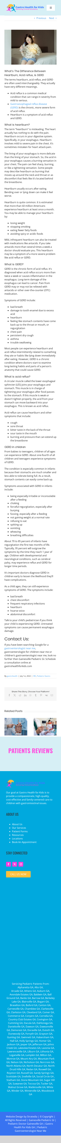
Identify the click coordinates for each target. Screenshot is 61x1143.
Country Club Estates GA (22, 1019)
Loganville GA (16, 1055)
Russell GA (27, 1073)
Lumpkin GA (32, 1055)
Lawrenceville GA (16, 1051)
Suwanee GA (20, 1083)
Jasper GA (26, 1044)
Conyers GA (31, 1016)
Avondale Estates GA (21, 994)
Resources (18, 835)
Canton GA (44, 1005)
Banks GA (25, 998)
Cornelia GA (46, 1016)
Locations (17, 838)
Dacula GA (29, 1023)
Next (51, 18)
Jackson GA (13, 1044)
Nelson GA (17, 1062)
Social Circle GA (45, 1076)
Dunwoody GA (16, 1033)
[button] (6, 726)
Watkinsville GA (36, 1087)
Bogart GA (43, 1001)
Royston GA (13, 1073)
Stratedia (32, 1116)
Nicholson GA (31, 1062)
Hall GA (14, 1040)
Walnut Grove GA (17, 1087)
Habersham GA (44, 1037)
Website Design (14, 1116)
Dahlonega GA (45, 1023)
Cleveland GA (34, 1012)
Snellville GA (28, 1076)
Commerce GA (16, 1016)
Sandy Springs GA (44, 1073)
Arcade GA (17, 991)
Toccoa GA (34, 1083)
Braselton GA (17, 1005)
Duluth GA (48, 1030)
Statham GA (13, 1080)
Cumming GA (15, 1023)
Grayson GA (45, 1033)
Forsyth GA (31, 1033)
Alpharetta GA (25, 987)
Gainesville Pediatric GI (41, 1120)
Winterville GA (32, 1090)
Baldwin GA (40, 994)
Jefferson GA (39, 1044)
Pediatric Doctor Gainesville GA (25, 1123)
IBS (34, 676)
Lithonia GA (46, 1051)
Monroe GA (13, 1058)
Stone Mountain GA (32, 1080)
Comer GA (48, 1012)
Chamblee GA (32, 1008)
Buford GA (31, 1005)
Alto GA (38, 987)
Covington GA (44, 1019)
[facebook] (8, 864)
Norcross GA (47, 1062)
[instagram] (21, 864)
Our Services (19, 827)
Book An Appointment (24, 842)
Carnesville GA (16, 1008)
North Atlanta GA (15, 1065)
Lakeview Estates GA (29, 1048)
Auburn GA (43, 991)
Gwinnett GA (28, 1037)
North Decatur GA (37, 1065)
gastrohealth (12, 676)
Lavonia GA (48, 1048)
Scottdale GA (13, 1076)
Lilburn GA (33, 1051)
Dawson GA (32, 1026)
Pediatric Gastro (43, 676)
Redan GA (31, 1069)
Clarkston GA (18, 1012)
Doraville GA (34, 1030)
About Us (17, 824)
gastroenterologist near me (19, 648)
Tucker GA (46, 1083)
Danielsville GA (16, 1026)
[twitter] (14, 864)
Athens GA (30, 991)
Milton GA (45, 1055)
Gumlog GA (13, 1037)
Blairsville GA (29, 1001)
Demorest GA (18, 1030)
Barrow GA (38, 998)
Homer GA (45, 1040)
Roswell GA (44, 1069)
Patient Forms (20, 831)
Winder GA (17, 1090)
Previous (41, 18)
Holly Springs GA (28, 1040)
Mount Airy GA (29, 1058)
